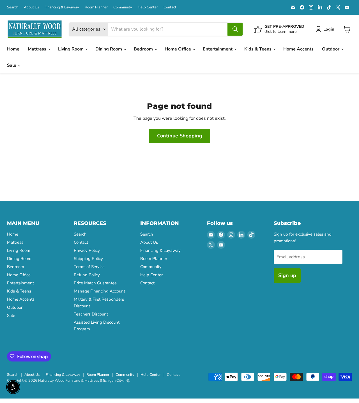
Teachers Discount (91, 314)
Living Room (71, 49)
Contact (170, 7)
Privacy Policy (87, 250)
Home (13, 49)
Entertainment (218, 49)
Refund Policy (87, 275)
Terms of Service (89, 267)
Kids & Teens (258, 49)
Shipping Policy (88, 258)
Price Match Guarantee (95, 283)
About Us (31, 7)
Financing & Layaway (62, 7)
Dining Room (109, 49)
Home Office (178, 49)
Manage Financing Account (99, 291)
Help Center (148, 7)
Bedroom (144, 49)
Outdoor (331, 49)
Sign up (287, 275)
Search (12, 7)
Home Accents (298, 49)
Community (122, 7)
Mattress (37, 49)
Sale (12, 65)
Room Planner (96, 7)
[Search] (235, 29)
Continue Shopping (179, 135)
